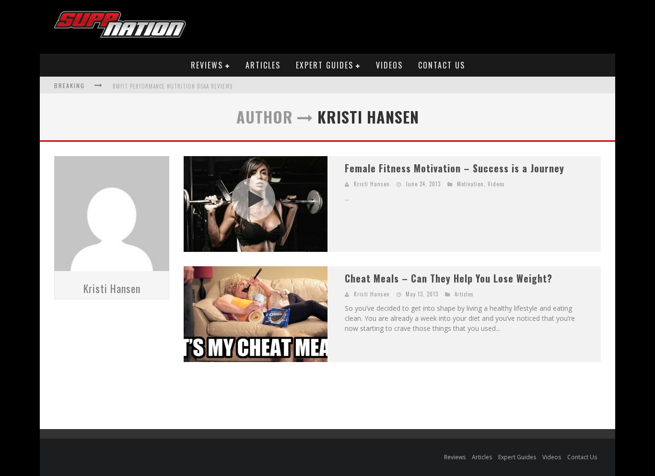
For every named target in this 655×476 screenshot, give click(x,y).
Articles (263, 65)
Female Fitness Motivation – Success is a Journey (454, 168)
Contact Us (441, 65)
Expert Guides (324, 65)
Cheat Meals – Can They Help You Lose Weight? (448, 278)
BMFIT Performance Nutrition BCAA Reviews (173, 86)
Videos (389, 65)
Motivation (470, 184)
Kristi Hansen (111, 288)
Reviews (207, 65)
